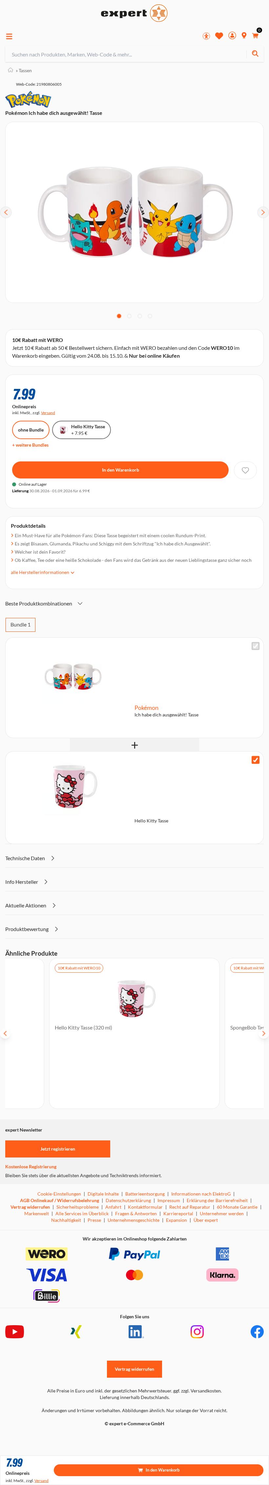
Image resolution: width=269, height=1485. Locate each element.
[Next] (263, 212)
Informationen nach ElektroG (201, 1194)
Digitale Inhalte (103, 1194)
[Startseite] (10, 70)
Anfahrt (113, 1207)
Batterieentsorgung (145, 1194)
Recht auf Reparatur (189, 1207)
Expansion (176, 1220)
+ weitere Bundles (30, 445)
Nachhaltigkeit (66, 1220)
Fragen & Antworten (136, 1213)
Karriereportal (178, 1213)
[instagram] (197, 1331)
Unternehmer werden (222, 1213)
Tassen (24, 70)
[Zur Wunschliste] (219, 36)
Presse (94, 1220)
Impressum (168, 1200)
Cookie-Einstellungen (59, 1194)
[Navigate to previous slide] (5, 1033)
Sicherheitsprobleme (77, 1207)
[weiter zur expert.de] (31, 1437)
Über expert (206, 1220)
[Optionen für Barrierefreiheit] (206, 36)
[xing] (76, 1331)
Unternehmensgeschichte (133, 1220)
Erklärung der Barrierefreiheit (217, 1200)
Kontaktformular (145, 1207)
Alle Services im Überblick (82, 1213)
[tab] (119, 316)
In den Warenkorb (120, 470)
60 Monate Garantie (237, 1207)
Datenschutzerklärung (128, 1200)
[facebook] (257, 1331)
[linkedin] (136, 1331)
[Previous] (6, 212)
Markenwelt (36, 1213)
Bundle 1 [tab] (20, 624)
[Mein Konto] (232, 36)
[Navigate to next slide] (264, 1033)
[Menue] (9, 36)
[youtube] (14, 1331)
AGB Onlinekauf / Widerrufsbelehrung (59, 1200)
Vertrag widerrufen (30, 1207)
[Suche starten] (255, 54)
